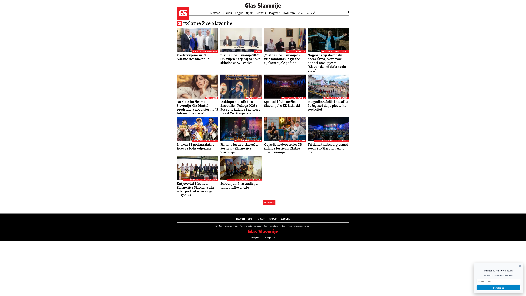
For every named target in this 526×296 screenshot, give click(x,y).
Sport (250, 13)
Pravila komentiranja (295, 226)
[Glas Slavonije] (183, 18)
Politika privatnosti (231, 226)
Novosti (215, 13)
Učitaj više (269, 202)
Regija (239, 13)
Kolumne (289, 13)
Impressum (258, 226)
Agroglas (308, 226)
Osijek (227, 13)
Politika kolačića (246, 226)
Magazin (275, 13)
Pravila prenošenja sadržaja (274, 226)
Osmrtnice (305, 13)
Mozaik (261, 13)
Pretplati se (498, 288)
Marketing (218, 226)
